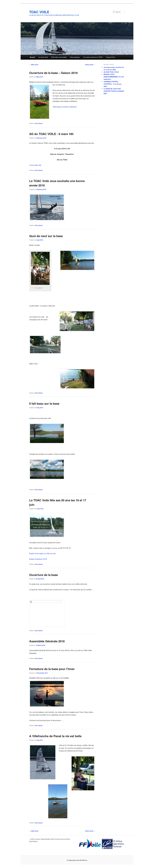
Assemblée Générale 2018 (47, 641)
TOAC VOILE (39, 11)
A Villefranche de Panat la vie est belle (55, 736)
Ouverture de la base (43, 575)
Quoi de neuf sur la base (46, 236)
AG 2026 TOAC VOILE (111, 72)
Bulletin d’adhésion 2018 (38, 559)
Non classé (39, 123)
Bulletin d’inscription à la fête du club (42, 553)
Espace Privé (110, 57)
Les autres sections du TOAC (92, 57)
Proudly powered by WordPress (77, 860)
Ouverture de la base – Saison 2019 (53, 73)
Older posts (33, 65)
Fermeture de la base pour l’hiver (52, 669)
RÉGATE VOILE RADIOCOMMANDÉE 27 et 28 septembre (114, 76)
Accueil (32, 57)
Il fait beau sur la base (44, 403)
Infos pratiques (75, 57)
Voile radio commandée (58, 57)
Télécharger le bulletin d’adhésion (65, 106)
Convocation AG (35, 165)
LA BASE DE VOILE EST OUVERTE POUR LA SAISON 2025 (114, 91)
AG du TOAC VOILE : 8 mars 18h (51, 134)
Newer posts (90, 65)
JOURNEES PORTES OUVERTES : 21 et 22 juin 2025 (113, 84)
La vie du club (43, 57)
